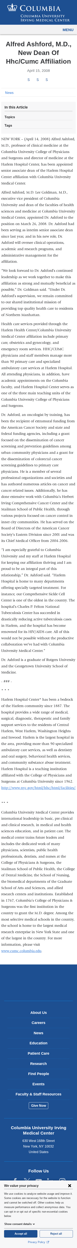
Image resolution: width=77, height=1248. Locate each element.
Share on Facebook (29, 80)
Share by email (52, 80)
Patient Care (38, 1053)
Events (38, 1084)
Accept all (21, 1233)
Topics (10, 117)
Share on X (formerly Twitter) (38, 80)
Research (38, 1064)
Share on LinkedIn (47, 80)
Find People (38, 1074)
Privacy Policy (37, 1242)
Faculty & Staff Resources (38, 1094)
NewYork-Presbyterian (38, 989)
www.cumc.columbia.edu (21, 951)
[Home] (38, 12)
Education (38, 1043)
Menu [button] (68, 30)
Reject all (56, 1233)
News (9, 93)
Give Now (38, 1105)
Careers (38, 1023)
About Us (38, 1013)
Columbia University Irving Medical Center (38, 976)
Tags (8, 125)
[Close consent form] (69, 1185)
